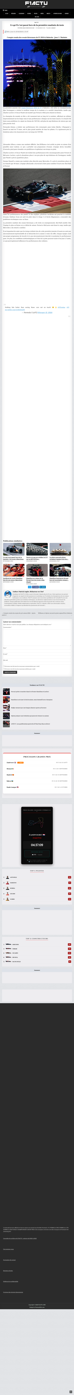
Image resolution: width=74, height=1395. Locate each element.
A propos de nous (57, 13)
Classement (21, 13)
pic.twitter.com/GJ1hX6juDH (15, 310)
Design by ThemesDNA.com (37, 1307)
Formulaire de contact (9, 1260)
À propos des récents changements (13, 1292)
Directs (48, 13)
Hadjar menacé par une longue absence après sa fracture (28, 707)
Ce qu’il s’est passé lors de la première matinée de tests (37, 25)
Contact (67, 13)
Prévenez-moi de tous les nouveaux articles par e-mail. (20, 669)
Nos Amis (37, 17)
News (37, 22)
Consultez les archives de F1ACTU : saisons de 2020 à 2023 (20, 1238)
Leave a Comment (52, 28)
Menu (6, 10)
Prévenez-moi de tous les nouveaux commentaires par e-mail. (22, 666)
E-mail (5, 654)
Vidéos (42, 13)
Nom (5, 648)
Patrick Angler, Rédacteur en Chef (26, 28)
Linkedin (43, 587)
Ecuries (29, 13)
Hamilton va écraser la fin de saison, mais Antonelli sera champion (31, 699)
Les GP (6, 13)
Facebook (36, 587)
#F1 (68, 307)
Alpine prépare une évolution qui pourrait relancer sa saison (30, 716)
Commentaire (7, 627)
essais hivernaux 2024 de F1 (31, 108)
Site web (5, 660)
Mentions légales (8, 1270)
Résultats (13, 13)
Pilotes (35, 13)
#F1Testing (61, 307)
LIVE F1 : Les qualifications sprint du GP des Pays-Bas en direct (30, 724)
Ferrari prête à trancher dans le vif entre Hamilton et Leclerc (30, 691)
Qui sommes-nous (8, 1249)
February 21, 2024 (44, 313)
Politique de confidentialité (10, 1281)
